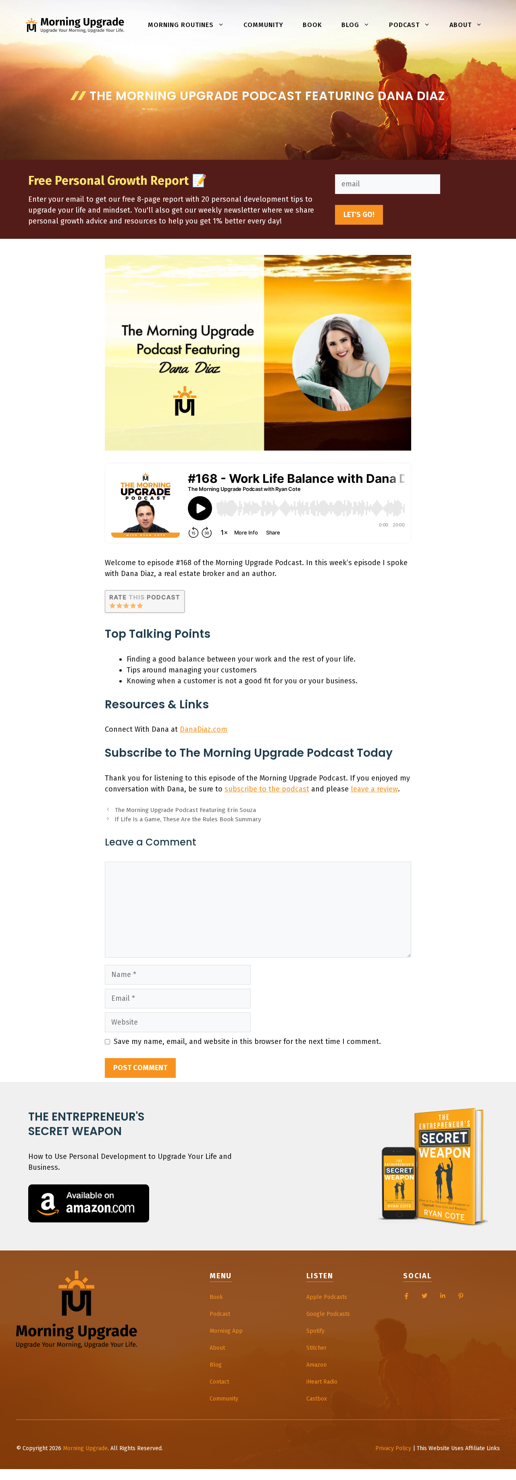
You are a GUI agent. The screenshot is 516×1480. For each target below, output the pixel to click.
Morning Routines (181, 25)
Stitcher (316, 1347)
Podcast (404, 25)
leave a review (374, 789)
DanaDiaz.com (203, 729)
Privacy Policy (393, 1448)
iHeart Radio (321, 1381)
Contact (219, 1381)
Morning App (226, 1331)
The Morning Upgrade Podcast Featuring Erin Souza (185, 810)
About (460, 25)
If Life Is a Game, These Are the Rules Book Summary (187, 819)
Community (263, 25)
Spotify (315, 1331)
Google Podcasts (328, 1314)
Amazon (316, 1364)
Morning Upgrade (85, 1448)
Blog (350, 25)
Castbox (316, 1398)
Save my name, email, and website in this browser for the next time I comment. (247, 1041)
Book (312, 25)
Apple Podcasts (326, 1297)
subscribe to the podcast (267, 789)
